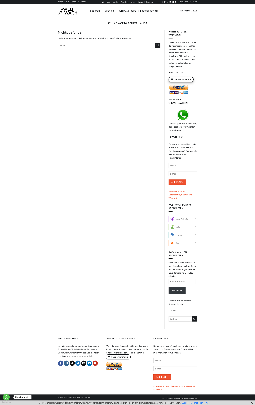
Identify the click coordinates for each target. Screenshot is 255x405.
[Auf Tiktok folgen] (168, 2)
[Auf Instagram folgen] (165, 2)
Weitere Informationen (192, 402)
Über (108, 2)
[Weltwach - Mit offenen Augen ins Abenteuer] (72, 11)
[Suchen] (103, 2)
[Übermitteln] (157, 45)
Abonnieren (177, 290)
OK (207, 402)
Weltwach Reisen (128, 11)
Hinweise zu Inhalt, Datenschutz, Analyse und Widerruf (180, 194)
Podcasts (95, 11)
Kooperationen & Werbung (70, 397)
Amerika (124, 2)
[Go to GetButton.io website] (6, 402)
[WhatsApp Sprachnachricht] (183, 115)
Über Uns (109, 11)
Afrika (115, 2)
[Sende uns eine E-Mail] (83, 363)
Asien (133, 2)
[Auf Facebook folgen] (162, 2)
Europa (140, 2)
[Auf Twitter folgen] (170, 2)
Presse (88, 397)
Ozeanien (149, 2)
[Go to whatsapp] (6, 397)
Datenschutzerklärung (177, 398)
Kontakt (163, 398)
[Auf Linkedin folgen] (173, 2)
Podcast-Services (149, 11)
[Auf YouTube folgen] (175, 2)
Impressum (192, 398)
